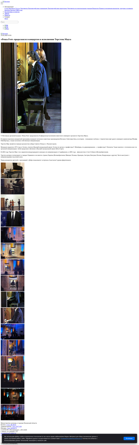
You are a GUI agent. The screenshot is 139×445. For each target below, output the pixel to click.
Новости (7, 15)
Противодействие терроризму (38, 8)
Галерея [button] (7, 17)
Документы (24, 8)
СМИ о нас (19, 10)
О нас (7, 8)
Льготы (12, 10)
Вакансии (95, 8)
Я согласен (129, 438)
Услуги (17, 8)
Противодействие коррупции (57, 8)
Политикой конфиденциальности (71, 438)
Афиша (7, 13)
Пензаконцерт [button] (9, 7)
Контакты (12, 8)
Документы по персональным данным (79, 8)
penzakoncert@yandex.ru (8, 433)
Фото (6, 18)
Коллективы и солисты (12, 12)
